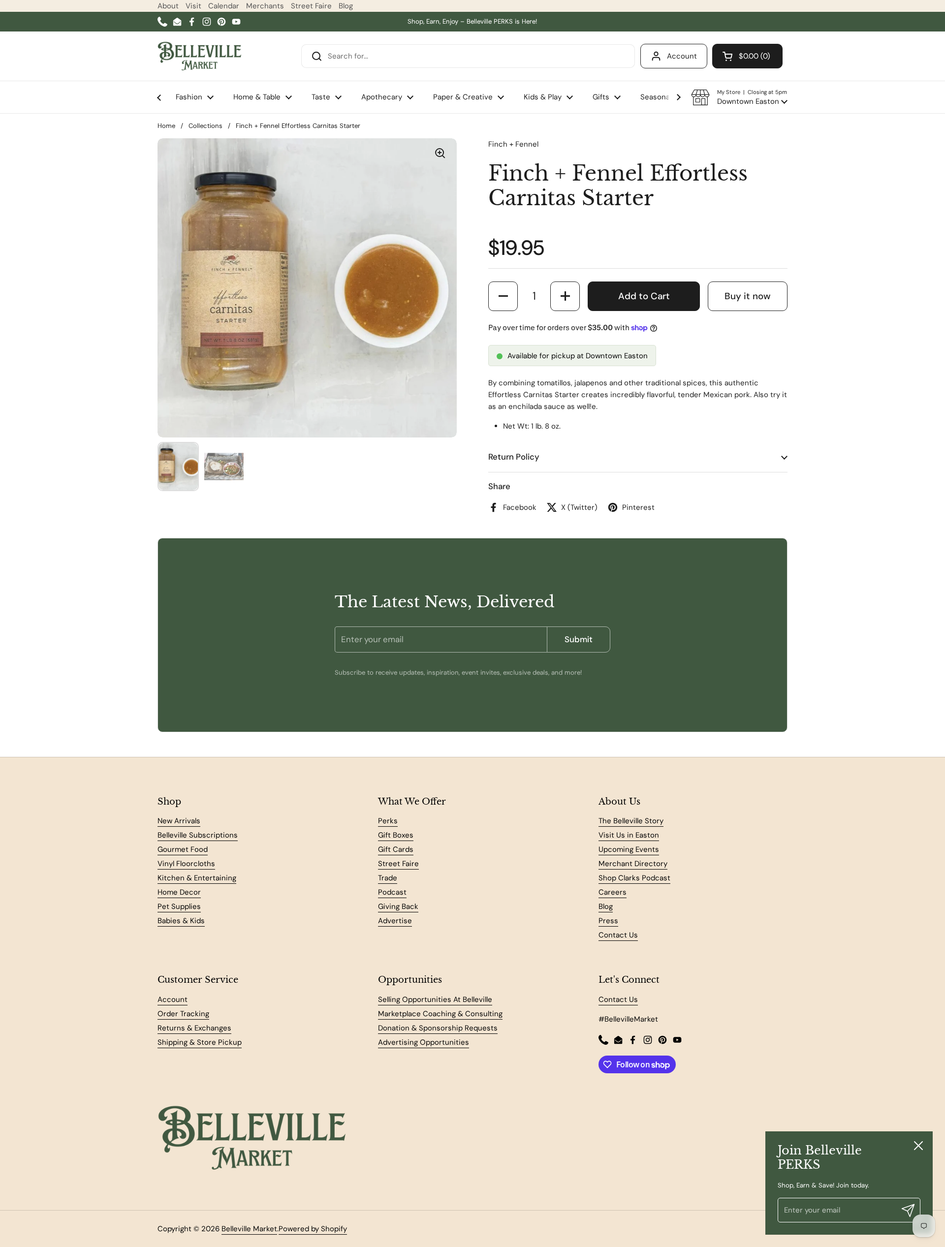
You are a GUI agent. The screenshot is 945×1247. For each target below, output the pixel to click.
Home (166, 126)
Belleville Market (249, 1229)
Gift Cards (395, 849)
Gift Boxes (395, 835)
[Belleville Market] (200, 56)
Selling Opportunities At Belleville (435, 999)
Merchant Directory (632, 864)
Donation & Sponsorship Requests (438, 1028)
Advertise (395, 921)
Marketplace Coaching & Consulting (440, 1014)
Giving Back (398, 906)
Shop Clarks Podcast (634, 878)
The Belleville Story (630, 821)
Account (682, 56)
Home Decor (179, 892)
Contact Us (618, 935)
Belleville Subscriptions (198, 835)
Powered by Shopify (313, 1229)
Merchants (265, 6)
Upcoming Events (628, 849)
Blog (346, 6)
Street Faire (311, 6)
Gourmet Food (183, 849)
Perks (388, 821)
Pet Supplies (179, 906)
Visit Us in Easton (628, 835)
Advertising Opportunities (423, 1042)
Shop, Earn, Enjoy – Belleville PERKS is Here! (472, 21)
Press (608, 921)
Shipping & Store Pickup (200, 1042)
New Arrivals (179, 821)
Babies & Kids (181, 921)
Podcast (392, 892)
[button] (739, 97)
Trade (387, 878)
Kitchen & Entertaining (197, 878)
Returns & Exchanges (194, 1028)
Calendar (223, 6)
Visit (193, 6)
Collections (205, 126)
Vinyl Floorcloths (186, 864)
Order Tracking (183, 1014)
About (168, 6)
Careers (612, 892)
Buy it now (747, 296)
